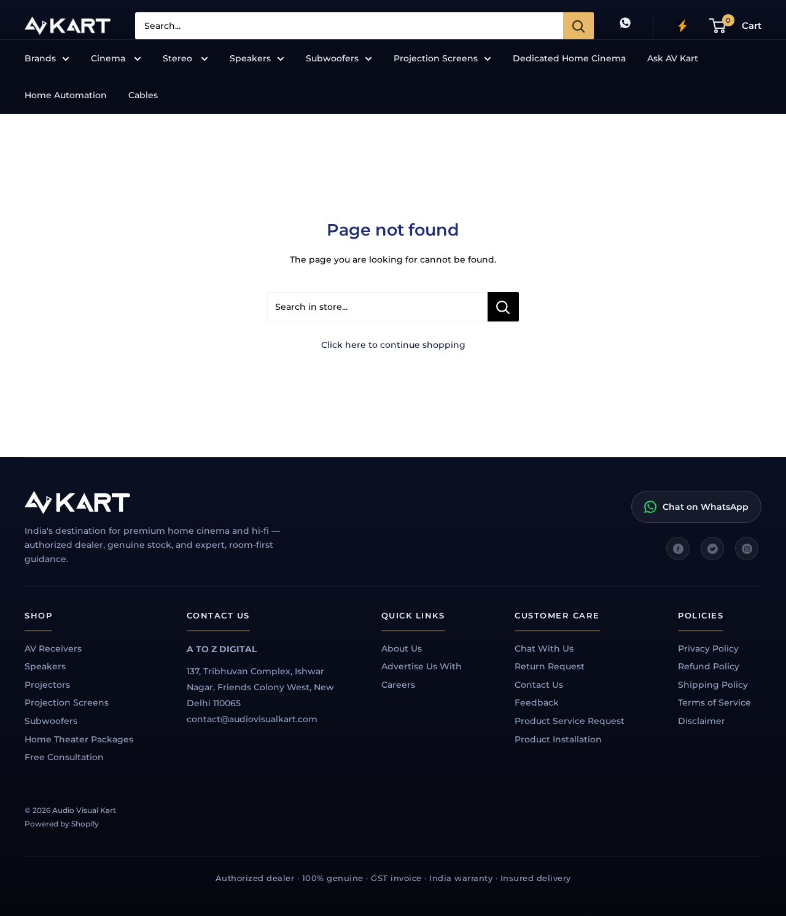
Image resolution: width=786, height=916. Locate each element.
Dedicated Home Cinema (569, 58)
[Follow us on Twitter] (712, 548)
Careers (398, 684)
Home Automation (66, 95)
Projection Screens (436, 58)
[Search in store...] (503, 306)
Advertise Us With (421, 666)
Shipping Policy (713, 684)
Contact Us (539, 684)
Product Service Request (570, 720)
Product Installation (558, 739)
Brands (40, 58)
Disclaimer (701, 720)
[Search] (578, 25)
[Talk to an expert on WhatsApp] (625, 25)
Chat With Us (544, 648)
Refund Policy (708, 666)
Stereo (179, 58)
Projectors (47, 684)
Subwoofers (332, 58)
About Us (401, 648)
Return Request (550, 666)
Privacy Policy (708, 648)
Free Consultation (64, 757)
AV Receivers (53, 648)
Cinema (109, 58)
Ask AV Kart (672, 58)
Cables (143, 95)
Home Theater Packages (79, 739)
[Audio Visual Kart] (166, 502)
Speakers (250, 58)
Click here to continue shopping (393, 344)
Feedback (537, 702)
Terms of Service (714, 702)
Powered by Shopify (62, 823)
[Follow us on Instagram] (746, 548)
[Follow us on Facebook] (678, 548)
